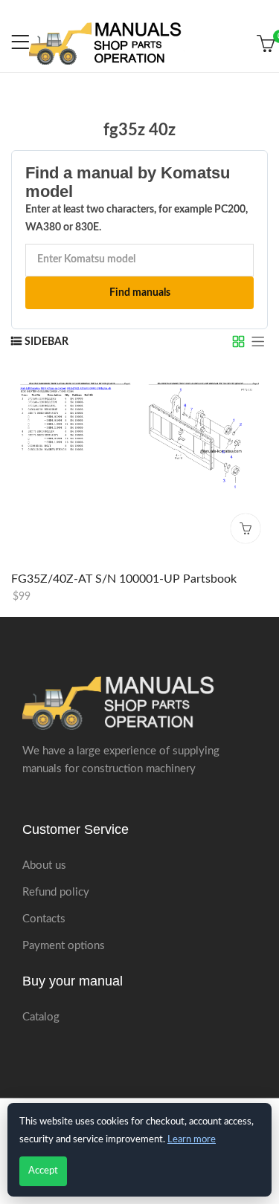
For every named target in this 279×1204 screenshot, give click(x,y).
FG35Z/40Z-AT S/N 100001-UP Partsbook (124, 579)
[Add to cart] (245, 528)
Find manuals (139, 293)
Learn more (191, 1140)
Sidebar (46, 342)
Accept (43, 1171)
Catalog (41, 1017)
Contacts (43, 919)
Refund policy (55, 892)
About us (44, 865)
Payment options (63, 945)
